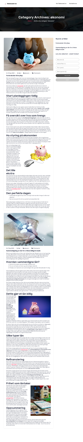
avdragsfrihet (10, 398)
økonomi (27, 73)
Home (30, 21)
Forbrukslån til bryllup (14, 75)
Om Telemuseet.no (61, 3)
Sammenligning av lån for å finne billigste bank (23, 251)
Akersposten (24, 349)
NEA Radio (14, 364)
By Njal (19, 73)
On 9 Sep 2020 (10, 248)
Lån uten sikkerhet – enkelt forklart (67, 54)
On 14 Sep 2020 (10, 73)
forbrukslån (20, 86)
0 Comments (36, 73)
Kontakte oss (73, 3)
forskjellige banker (16, 188)
